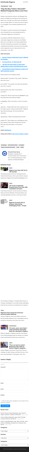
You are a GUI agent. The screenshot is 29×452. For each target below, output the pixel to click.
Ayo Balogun (4, 145)
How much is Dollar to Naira (20, 134)
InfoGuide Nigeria (8, 2)
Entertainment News (12, 145)
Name (2, 383)
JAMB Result (7, 126)
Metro (10, 168)
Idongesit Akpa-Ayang (14, 152)
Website (2, 395)
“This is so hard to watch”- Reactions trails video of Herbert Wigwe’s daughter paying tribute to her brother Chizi (18, 348)
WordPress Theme (17, 449)
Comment (3, 367)
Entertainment (4, 6)
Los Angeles (21, 145)
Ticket (17, 147)
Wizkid (22, 147)
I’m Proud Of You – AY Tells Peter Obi (11, 62)
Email (2, 389)
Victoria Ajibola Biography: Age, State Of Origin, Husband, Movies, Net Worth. (13, 418)
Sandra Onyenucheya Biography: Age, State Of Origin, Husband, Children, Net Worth (13, 413)
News (10, 6)
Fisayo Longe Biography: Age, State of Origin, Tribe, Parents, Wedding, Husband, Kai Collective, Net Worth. (14, 423)
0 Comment (10, 13)
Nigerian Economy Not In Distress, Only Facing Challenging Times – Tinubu (17, 204)
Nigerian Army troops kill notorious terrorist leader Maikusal (12, 313)
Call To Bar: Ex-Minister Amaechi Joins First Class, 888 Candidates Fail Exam (18, 187)
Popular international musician (8, 147)
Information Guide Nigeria (11, 26)
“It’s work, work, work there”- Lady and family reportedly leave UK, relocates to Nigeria (18, 329)
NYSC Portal (16, 50)
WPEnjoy (24, 449)
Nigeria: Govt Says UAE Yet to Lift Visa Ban (18, 171)
